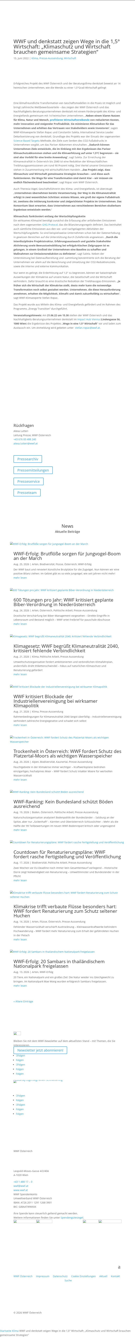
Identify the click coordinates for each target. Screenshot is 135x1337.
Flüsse (59, 564)
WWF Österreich (24, 1276)
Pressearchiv (27, 459)
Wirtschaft (70, 58)
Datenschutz (60, 1276)
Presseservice (28, 481)
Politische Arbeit (63, 610)
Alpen (35, 761)
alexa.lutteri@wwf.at (26, 443)
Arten (35, 564)
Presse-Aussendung (51, 58)
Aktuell (103, 1276)
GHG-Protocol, (50, 224)
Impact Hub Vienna (88, 319)
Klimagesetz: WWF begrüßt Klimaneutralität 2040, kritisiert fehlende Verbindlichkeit (66, 648)
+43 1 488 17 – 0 (23, 1181)
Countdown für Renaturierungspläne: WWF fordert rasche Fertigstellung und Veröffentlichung (67, 854)
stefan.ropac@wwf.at (87, 327)
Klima (34, 58)
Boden (36, 812)
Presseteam (27, 492)
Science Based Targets (27, 140)
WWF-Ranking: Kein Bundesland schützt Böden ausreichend (63, 803)
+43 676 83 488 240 (25, 439)
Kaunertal (62, 761)
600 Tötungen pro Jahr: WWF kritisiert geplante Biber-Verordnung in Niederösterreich (63, 602)
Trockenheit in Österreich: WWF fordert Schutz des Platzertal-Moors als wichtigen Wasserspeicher (67, 753)
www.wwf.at (21, 1190)
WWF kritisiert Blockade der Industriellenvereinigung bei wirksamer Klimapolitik (56, 701)
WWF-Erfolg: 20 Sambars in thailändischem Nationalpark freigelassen (59, 963)
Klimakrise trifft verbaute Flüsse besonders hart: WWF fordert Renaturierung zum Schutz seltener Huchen (65, 911)
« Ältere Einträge (23, 1001)
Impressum (42, 1276)
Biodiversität (47, 564)
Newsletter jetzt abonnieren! (40, 1050)
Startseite (5, 1330)
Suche (68, 1280)
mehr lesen (20, 577)
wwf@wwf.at (21, 1186)
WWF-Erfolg (85, 564)
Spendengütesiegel (72, 1217)
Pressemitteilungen (33, 470)
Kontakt (115, 1276)
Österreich (70, 564)
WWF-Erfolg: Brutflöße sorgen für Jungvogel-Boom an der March (67, 555)
